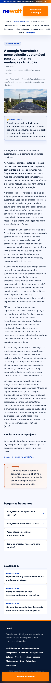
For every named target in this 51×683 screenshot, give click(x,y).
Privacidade (11, 665)
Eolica (36, 25)
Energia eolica (36, 653)
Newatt (9, 628)
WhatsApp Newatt (26, 676)
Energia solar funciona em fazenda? (23, 523)
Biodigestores (37, 29)
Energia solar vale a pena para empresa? (21, 513)
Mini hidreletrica (21, 22)
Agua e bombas (22, 29)
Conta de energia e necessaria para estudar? (23, 545)
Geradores (8, 29)
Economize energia (39, 22)
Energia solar (11, 25)
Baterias (45, 25)
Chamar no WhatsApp (35, 11)
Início (6, 79)
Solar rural (25, 25)
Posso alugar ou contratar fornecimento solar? (19, 534)
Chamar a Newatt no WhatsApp (19, 457)
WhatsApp (30, 33)
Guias (21, 33)
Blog (22, 661)
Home (8, 22)
